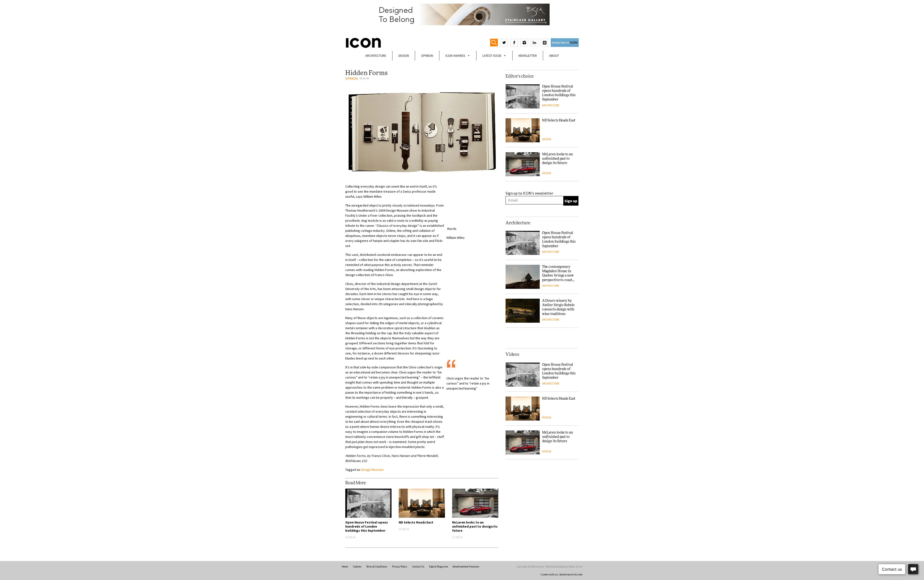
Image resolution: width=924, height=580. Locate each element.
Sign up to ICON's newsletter (529, 193)
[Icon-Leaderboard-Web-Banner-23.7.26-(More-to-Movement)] (462, 14)
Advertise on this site (570, 574)
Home (345, 566)
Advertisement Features (466, 566)
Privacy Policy (399, 566)
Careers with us (549, 574)
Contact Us (418, 566)
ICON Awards (455, 55)
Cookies (357, 566)
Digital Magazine (438, 566)
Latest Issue (491, 55)
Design (403, 55)
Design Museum (372, 469)
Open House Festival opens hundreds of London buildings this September (366, 526)
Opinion (427, 55)
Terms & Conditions (376, 566)
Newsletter (528, 55)
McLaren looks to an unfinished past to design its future (475, 526)
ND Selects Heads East (416, 522)
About (554, 55)
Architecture (375, 55)
